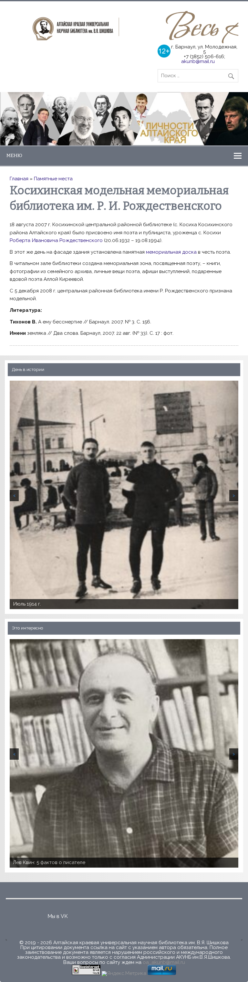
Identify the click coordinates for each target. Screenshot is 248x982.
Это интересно (27, 627)
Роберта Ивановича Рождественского (56, 240)
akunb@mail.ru (198, 61)
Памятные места (53, 179)
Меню (14, 155)
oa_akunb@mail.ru (164, 962)
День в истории (28, 369)
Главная (19, 179)
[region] (124, 118)
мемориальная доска (171, 252)
